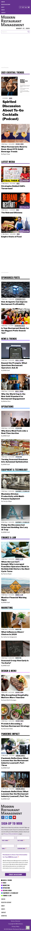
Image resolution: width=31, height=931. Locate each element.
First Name (5, 840)
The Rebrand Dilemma (11, 212)
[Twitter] (23, 7)
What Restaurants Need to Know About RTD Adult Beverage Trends (14, 149)
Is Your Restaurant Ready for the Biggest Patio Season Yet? (15, 330)
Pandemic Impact (20, 755)
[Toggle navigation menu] (28, 928)
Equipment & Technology (22, 491)
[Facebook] (20, 7)
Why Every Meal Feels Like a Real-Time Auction (14, 432)
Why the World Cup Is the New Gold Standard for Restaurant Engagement (13, 396)
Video (18, 183)
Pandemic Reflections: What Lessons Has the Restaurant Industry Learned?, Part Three (14, 761)
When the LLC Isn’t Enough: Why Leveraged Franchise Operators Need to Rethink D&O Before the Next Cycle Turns (15, 566)
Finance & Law (19, 559)
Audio (10, 98)
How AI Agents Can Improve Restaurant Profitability (14, 303)
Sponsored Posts (20, 299)
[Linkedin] (26, 7)
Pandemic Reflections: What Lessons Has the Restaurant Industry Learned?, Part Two (15, 793)
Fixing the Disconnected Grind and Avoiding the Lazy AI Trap (14, 527)
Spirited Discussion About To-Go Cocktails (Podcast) (13, 110)
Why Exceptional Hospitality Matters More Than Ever (14, 696)
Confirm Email (21, 848)
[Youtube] (29, 7)
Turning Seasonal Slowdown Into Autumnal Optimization (14, 460)
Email (3, 848)
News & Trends (19, 360)
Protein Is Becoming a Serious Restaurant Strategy (15, 725)
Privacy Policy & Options (11, 834)
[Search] (28, 31)
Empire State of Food (11, 237)
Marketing (18, 629)
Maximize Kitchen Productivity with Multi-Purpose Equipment (12, 496)
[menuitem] (3, 2)
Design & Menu (20, 144)
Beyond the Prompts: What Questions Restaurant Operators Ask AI (14, 365)
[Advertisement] (15, 51)
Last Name (20, 840)
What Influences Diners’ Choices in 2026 (12, 633)
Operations (18, 428)
